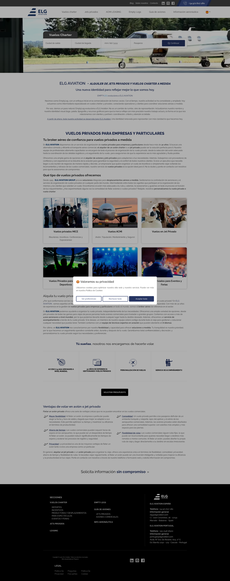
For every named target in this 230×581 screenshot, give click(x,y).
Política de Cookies (94, 290)
